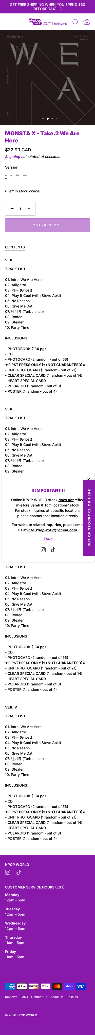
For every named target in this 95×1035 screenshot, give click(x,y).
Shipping (12, 156)
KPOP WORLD (27, 1015)
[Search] (75, 22)
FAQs (48, 539)
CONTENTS (15, 247)
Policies (72, 997)
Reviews (11, 997)
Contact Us (39, 997)
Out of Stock (47, 225)
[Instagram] (43, 549)
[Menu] (8, 22)
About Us (56, 997)
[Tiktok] (52, 549)
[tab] (17, 247)
